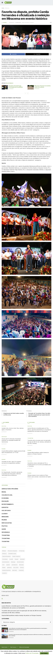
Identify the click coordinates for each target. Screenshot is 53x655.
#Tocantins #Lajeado (12, 550)
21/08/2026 (11, 88)
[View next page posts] (28, 93)
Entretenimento (8, 504)
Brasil (4, 492)
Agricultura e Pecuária (10, 488)
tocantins (4, 573)
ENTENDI (44, 653)
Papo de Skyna (7, 523)
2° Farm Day (21, 550)
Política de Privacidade (24, 647)
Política (4, 426)
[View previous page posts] (25, 93)
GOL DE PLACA (6, 510)
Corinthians (5, 559)
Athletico (4, 553)
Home (3, 8)
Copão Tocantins (16, 556)
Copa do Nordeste (6, 556)
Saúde (4, 529)
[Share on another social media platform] (50, 54)
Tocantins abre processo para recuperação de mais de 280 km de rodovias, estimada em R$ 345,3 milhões (39, 442)
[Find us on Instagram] (2, 599)
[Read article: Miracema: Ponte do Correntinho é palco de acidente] (31, 87)
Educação (4, 436)
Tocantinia (6, 535)
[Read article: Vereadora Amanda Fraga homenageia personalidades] (5, 87)
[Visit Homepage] (8, 2)
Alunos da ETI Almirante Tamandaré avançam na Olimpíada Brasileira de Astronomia (11, 440)
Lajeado (5, 513)
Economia (5, 498)
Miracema (7, 8)
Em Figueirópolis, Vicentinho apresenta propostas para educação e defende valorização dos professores (12, 473)
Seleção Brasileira (6, 570)
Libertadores (14, 564)
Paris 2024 (15, 567)
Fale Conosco (13, 647)
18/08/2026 (37, 88)
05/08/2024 (11, 22)
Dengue (16, 559)
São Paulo (14, 570)
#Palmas (4, 550)
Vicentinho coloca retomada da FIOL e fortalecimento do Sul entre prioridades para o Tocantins (39, 464)
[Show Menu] (2, 2)
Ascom (4, 22)
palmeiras (9, 567)
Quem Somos (4, 647)
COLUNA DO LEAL (7, 495)
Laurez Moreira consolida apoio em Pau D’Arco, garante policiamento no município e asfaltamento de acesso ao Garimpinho (39, 429)
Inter (3, 564)
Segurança (6, 532)
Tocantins (5, 541)
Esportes (5, 507)
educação (22, 559)
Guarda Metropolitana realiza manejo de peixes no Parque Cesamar (21, 615)
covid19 (11, 559)
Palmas (3, 448)
